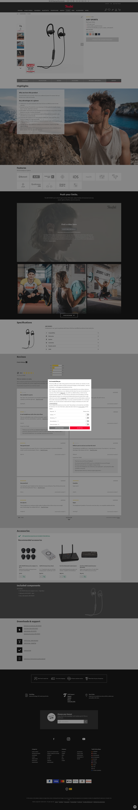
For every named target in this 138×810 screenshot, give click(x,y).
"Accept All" (63, 398)
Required (52, 411)
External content (53, 424)
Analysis (52, 414)
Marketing (52, 418)
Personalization (53, 421)
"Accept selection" (53, 403)
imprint (50, 408)
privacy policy (82, 406)
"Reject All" (62, 392)
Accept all (80, 428)
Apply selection (59, 428)
